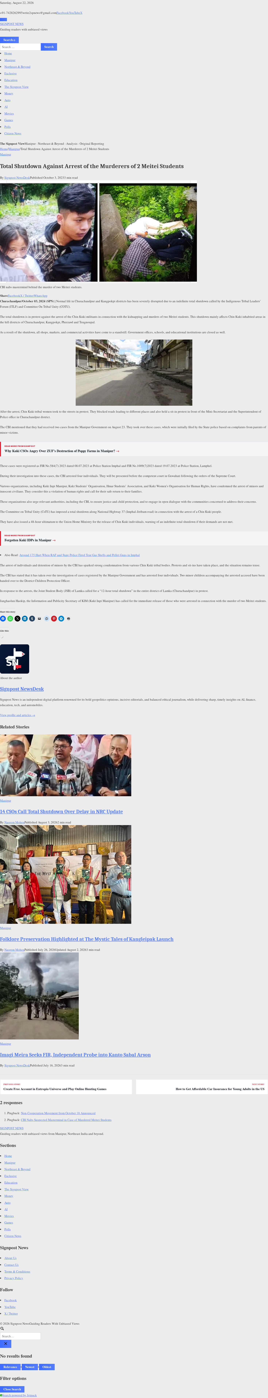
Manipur (9, 60)
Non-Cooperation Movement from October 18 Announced (58, 1113)
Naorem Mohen (14, 822)
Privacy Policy (13, 1278)
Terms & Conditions (17, 1271)
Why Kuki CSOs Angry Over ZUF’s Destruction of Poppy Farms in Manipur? (62, 451)
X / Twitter (27, 295)
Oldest (46, 1367)
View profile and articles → (17, 715)
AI (6, 107)
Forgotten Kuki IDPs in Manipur (30, 540)
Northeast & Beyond (17, 67)
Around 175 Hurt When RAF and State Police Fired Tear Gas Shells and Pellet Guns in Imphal (79, 555)
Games (8, 120)
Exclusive (10, 73)
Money (8, 93)
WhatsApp (40, 295)
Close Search (12, 1389)
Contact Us (11, 1265)
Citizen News (12, 133)
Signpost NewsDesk (17, 177)
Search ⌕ (9, 39)
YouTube (74, 13)
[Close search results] (5, 1344)
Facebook (63, 13)
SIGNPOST (12, 24)
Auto (7, 100)
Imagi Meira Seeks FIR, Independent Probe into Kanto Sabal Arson (75, 1055)
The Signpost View (16, 87)
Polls (7, 127)
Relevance (10, 1367)
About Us (10, 1258)
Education (11, 80)
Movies (9, 113)
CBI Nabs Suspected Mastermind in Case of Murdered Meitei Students (66, 1120)
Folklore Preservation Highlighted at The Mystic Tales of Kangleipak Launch (87, 939)
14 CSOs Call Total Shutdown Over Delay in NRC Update (61, 811)
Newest (29, 1367)
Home (8, 53)
